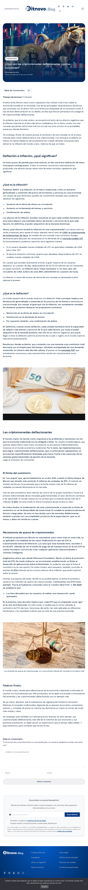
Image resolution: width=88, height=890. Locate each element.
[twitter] (23, 873)
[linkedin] (14, 873)
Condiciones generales (68, 867)
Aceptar (45, 886)
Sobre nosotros (37, 867)
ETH (15, 570)
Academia (35, 857)
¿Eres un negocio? (38, 862)
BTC (16, 502)
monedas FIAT (68, 350)
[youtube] (18, 873)
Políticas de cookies (67, 862)
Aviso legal (63, 852)
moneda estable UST (73, 238)
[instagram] (9, 873)
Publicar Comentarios (44, 782)
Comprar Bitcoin (38, 852)
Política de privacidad (68, 857)
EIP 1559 (77, 585)
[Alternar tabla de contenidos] (28, 90)
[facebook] (5, 873)
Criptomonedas (12, 59)
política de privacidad (36, 820)
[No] (85, 884)
